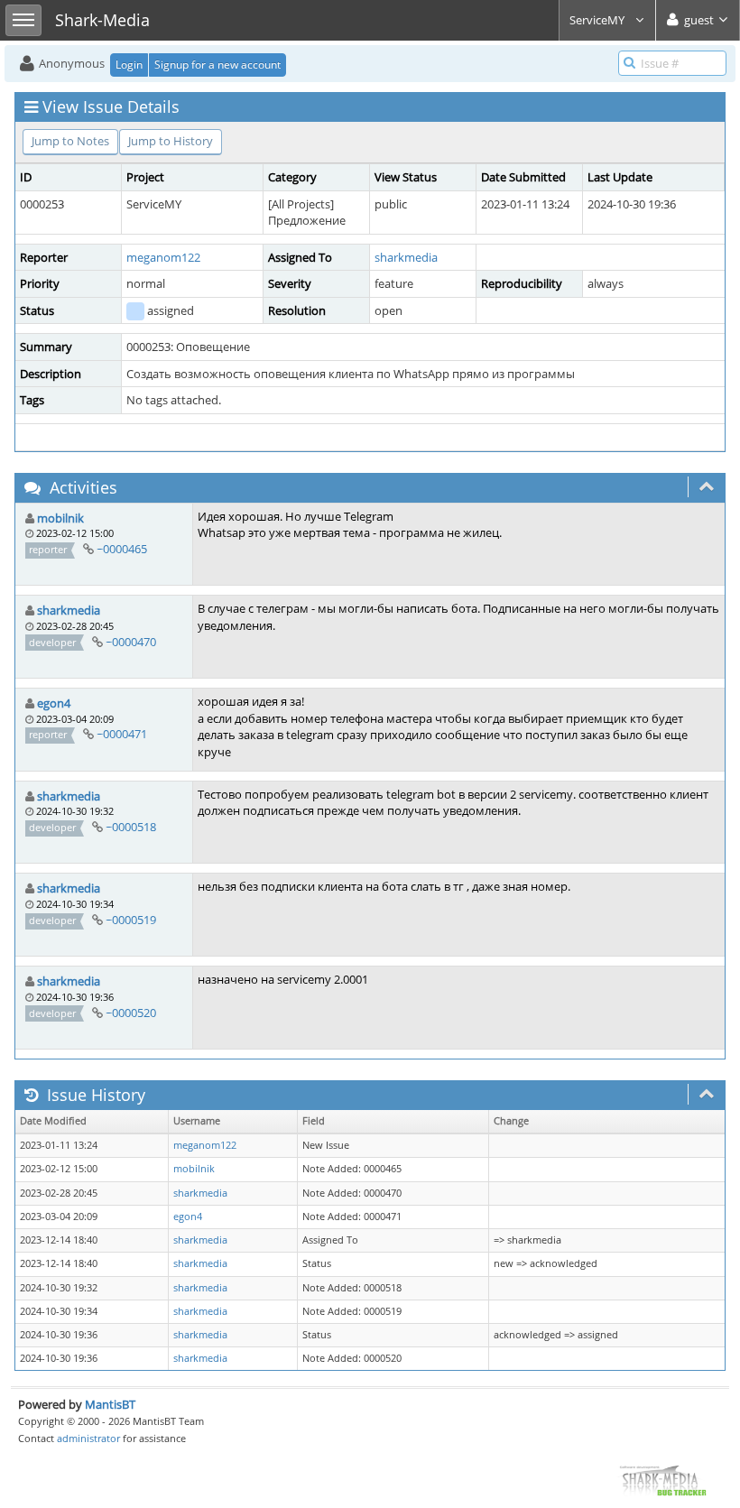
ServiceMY (598, 20)
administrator (88, 1438)
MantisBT (110, 1404)
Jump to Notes (70, 141)
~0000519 (131, 919)
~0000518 (131, 827)
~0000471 (122, 734)
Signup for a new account (217, 64)
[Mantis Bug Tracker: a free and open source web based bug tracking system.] (662, 1480)
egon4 (53, 703)
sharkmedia (406, 257)
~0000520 (131, 1012)
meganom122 (163, 257)
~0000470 (131, 642)
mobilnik (60, 518)
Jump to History (170, 141)
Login (129, 64)
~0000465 (122, 549)
